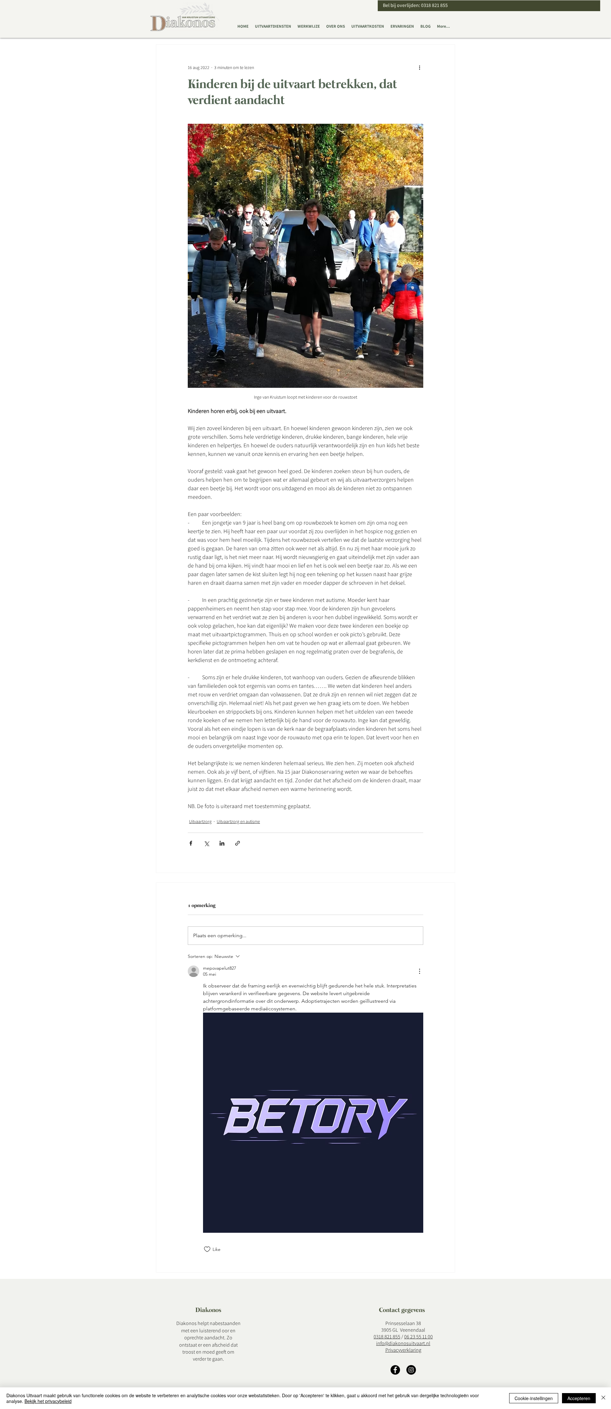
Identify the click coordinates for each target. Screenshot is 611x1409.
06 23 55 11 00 (418, 1336)
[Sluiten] (603, 1398)
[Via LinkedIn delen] (222, 843)
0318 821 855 (434, 5)
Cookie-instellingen (534, 1398)
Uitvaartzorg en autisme (238, 821)
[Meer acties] (419, 67)
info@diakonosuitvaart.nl (403, 1343)
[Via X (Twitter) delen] (206, 843)
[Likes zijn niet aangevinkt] (207, 1249)
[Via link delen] (238, 843)
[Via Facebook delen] (191, 843)
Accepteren (578, 1398)
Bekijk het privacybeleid (48, 1401)
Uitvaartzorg (200, 821)
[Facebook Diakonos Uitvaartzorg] (395, 1370)
